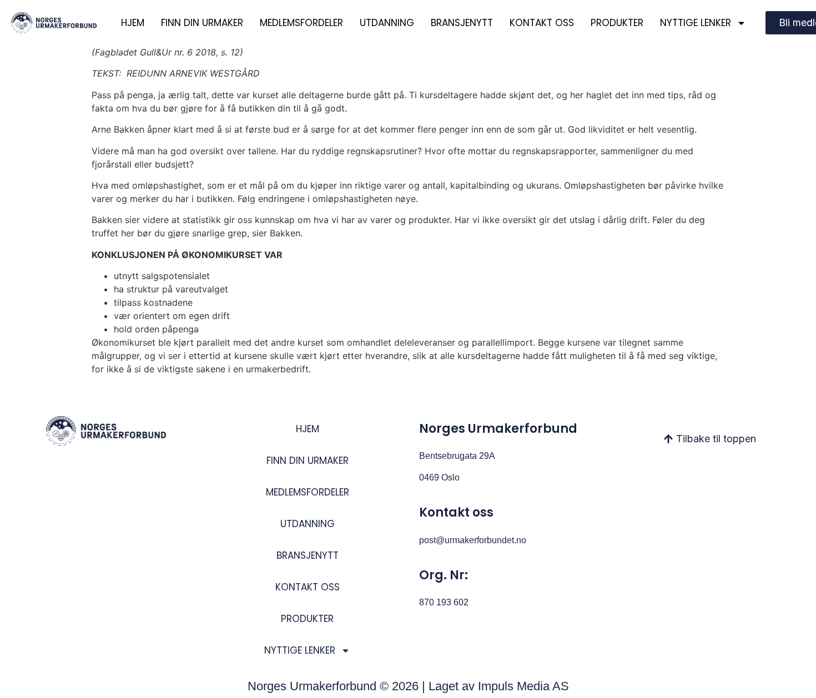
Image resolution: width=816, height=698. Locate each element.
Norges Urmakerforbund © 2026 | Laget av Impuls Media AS (408, 686)
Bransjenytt (462, 22)
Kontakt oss (542, 22)
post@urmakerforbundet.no (472, 540)
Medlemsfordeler (301, 22)
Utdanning (387, 22)
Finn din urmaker (202, 22)
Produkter (617, 22)
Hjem (132, 22)
